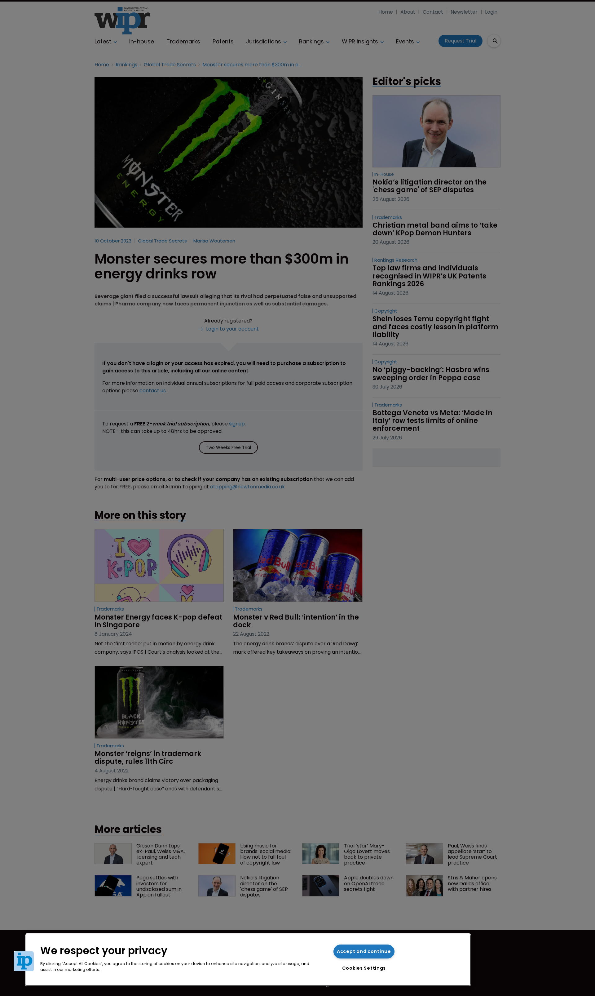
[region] (248, 959)
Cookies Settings (364, 968)
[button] (24, 961)
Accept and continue (364, 951)
